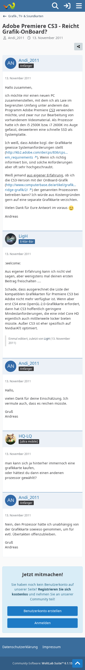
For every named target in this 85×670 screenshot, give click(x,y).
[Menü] (79, 6)
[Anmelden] (67, 6)
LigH (47, 339)
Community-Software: (42, 663)
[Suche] (55, 6)
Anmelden (42, 623)
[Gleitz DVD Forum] (8, 6)
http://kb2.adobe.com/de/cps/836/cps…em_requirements (36, 155)
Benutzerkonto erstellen (43, 611)
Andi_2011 (16, 38)
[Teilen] (78, 46)
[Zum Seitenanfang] (77, 663)
